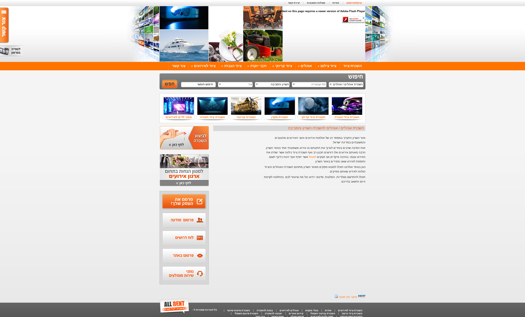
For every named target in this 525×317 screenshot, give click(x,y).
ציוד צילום (328, 66)
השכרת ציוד (352, 66)
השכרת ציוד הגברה (346, 117)
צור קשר (178, 66)
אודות (335, 2)
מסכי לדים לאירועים (179, 117)
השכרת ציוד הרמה (352, 313)
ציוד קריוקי (283, 66)
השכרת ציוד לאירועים (350, 310)
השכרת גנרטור (246, 117)
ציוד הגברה (233, 66)
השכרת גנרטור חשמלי (322, 313)
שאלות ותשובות (315, 2)
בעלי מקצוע (311, 310)
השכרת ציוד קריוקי (313, 117)
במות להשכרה (265, 310)
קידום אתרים (296, 313)
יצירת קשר (294, 2)
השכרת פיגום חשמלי (246, 313)
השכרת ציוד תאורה (212, 117)
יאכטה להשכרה (273, 313)
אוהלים (306, 66)
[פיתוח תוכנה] (361, 297)
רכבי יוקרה (258, 66)
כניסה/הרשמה (354, 2)
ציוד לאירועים (205, 66)
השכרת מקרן (279, 117)
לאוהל (312, 156)
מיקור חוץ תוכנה (348, 297)
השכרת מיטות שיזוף (238, 310)
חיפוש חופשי (205, 84)
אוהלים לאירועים (289, 310)
